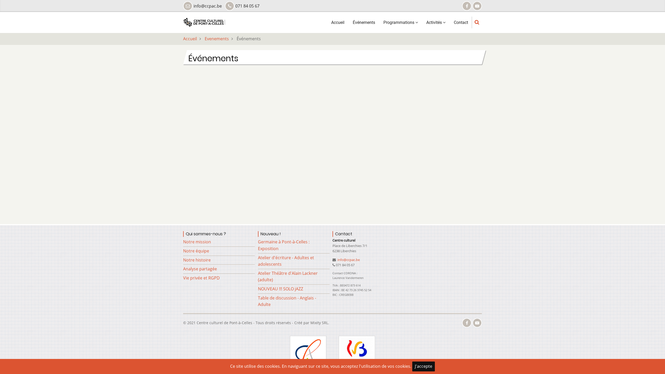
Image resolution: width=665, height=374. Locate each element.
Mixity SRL (319, 322)
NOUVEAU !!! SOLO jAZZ (280, 289)
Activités (434, 22)
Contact (461, 22)
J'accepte (423, 366)
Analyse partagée (200, 269)
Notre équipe (196, 251)
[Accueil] (204, 22)
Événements (364, 22)
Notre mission (197, 242)
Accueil (337, 22)
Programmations (399, 22)
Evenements (217, 39)
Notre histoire (197, 260)
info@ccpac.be (348, 259)
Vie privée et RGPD (201, 278)
